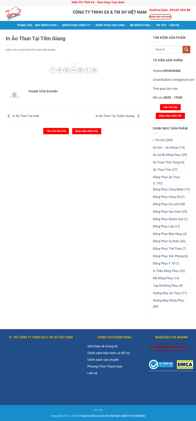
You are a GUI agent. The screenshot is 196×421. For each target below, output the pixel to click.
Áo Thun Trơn (162, 169)
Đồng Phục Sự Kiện (166, 241)
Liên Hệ (174, 25)
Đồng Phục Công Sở (166, 197)
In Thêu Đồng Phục (166, 271)
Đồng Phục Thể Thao (167, 248)
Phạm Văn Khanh (45, 50)
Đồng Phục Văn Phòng (168, 256)
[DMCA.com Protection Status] (185, 364)
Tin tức (161, 25)
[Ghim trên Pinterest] (67, 70)
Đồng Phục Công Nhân (168, 189)
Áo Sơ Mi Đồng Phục (167, 155)
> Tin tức (159, 140)
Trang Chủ (24, 25)
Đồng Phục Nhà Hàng (167, 234)
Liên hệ (92, 373)
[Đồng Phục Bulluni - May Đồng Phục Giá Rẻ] (35, 13)
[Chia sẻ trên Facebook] (53, 70)
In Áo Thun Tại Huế (25, 116)
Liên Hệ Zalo (170, 107)
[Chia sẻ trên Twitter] (60, 70)
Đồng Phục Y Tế (164, 263)
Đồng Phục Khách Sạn (168, 219)
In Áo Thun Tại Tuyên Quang (115, 116)
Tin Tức (98, 410)
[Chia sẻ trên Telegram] (94, 70)
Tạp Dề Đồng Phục (165, 286)
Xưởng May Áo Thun (167, 293)
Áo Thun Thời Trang (166, 162)
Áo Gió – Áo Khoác (166, 147)
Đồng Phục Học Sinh (110, 25)
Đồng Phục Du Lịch (166, 204)
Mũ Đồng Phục (140, 25)
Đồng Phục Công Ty (76, 25)
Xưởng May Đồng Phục (168, 300)
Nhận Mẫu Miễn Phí (86, 131)
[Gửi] (186, 49)
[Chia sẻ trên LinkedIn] (80, 70)
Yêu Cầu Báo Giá (56, 130)
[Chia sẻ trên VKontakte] (73, 70)
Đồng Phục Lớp (163, 226)
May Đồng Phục (46, 25)
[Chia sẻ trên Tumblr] (87, 70)
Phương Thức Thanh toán (104, 366)
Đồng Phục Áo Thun (166, 177)
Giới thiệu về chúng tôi (102, 346)
